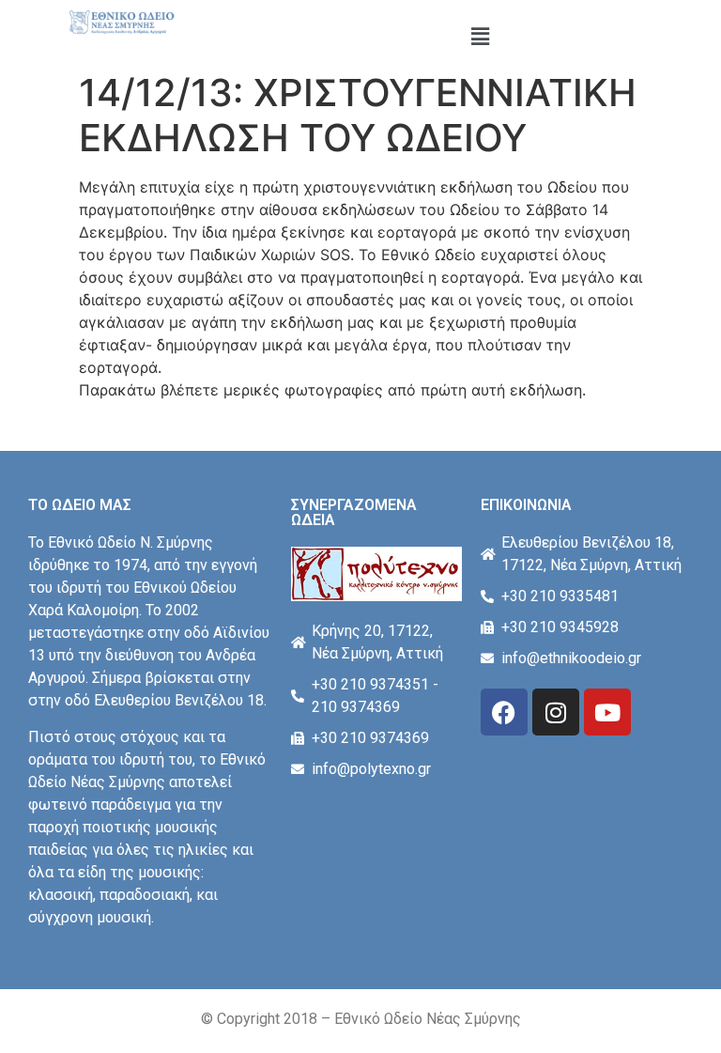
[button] (481, 36)
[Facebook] (504, 712)
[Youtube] (607, 712)
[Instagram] (555, 712)
